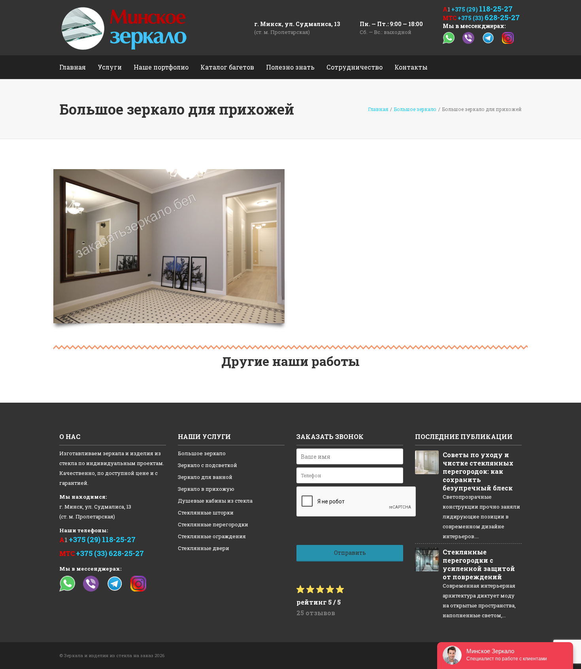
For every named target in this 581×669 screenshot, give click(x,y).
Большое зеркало (202, 453)
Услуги (110, 67)
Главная (72, 67)
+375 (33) (489, 18)
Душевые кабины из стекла (215, 500)
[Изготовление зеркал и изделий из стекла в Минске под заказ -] (123, 27)
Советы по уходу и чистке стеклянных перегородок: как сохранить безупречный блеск (478, 471)
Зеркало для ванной (205, 477)
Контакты (411, 67)
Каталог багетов (227, 67)
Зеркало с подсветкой (207, 465)
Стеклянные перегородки (213, 524)
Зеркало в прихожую (206, 488)
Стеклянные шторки (206, 512)
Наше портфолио (161, 67)
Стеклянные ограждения (212, 536)
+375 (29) (482, 9)
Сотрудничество (354, 67)
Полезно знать (290, 67)
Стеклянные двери (203, 548)
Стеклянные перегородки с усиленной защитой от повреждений (479, 564)
